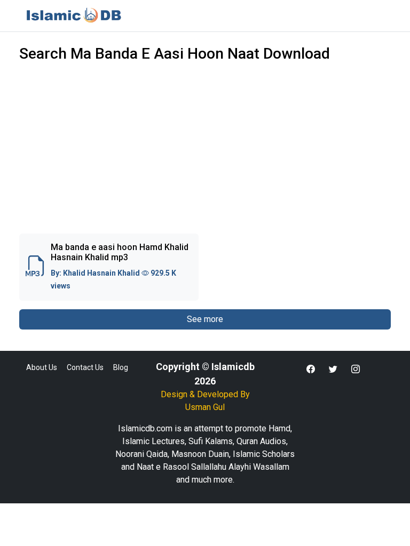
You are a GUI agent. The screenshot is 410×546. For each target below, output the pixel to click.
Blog (120, 367)
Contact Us (85, 367)
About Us (41, 367)
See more (205, 319)
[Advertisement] (205, 154)
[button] (310, 369)
